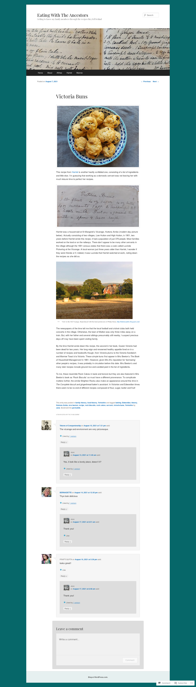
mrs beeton (73, 405)
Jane (58, 407)
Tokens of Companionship (70, 425)
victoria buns (119, 405)
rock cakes (101, 405)
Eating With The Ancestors (62, 15)
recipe (81, 405)
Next (156, 81)
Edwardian (126, 402)
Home (40, 72)
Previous (146, 81)
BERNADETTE (66, 492)
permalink (76, 407)
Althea (59, 72)
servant (109, 405)
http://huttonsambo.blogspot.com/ (128, 321)
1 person (72, 436)
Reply (64, 442)
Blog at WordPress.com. (98, 677)
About (49, 72)
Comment (129, 660)
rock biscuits (90, 405)
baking (118, 402)
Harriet (69, 72)
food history (92, 402)
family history (81, 402)
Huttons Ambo (62, 405)
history (134, 402)
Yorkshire (102, 402)
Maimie (79, 72)
